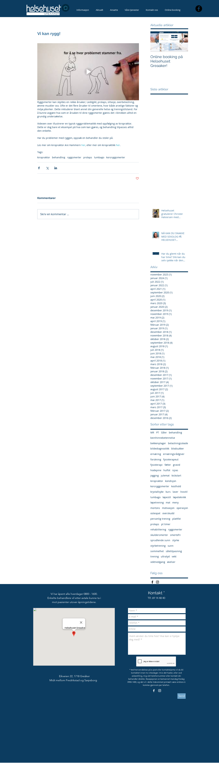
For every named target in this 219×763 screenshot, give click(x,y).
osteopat (155, 513)
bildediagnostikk (159, 448)
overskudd (168, 513)
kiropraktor (43, 157)
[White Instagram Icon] (160, 690)
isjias (175, 470)
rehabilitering (158, 529)
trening (154, 556)
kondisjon (170, 481)
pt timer (165, 524)
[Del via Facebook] (39, 168)
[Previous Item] (155, 41)
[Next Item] (182, 41)
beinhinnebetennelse (162, 437)
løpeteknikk (179, 497)
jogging (154, 475)
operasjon (182, 508)
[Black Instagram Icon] (157, 582)
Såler (164, 432)
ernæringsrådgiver (173, 454)
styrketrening (158, 545)
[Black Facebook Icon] (152, 582)
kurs (168, 491)
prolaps (87, 157)
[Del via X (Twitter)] (47, 168)
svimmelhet (157, 551)
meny (175, 502)
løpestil (167, 497)
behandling (58, 157)
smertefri (175, 535)
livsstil (184, 491)
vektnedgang (157, 562)
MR (152, 432)
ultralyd (165, 556)
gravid (176, 464)
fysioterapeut (170, 459)
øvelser (171, 562)
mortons (155, 508)
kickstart (176, 475)
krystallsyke (157, 491)
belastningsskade (178, 443)
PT (157, 432)
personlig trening (160, 518)
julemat (165, 475)
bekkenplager (158, 443)
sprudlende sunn (160, 540)
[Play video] (88, 71)
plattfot (176, 518)
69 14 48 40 (158, 598)
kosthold (176, 486)
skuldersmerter (159, 535)
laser (175, 491)
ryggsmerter (74, 157)
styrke (175, 540)
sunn (170, 545)
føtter (168, 464)
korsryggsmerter (115, 157)
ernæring (155, 454)
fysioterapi (156, 464)
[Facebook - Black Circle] (198, 8)
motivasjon (168, 508)
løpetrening (157, 502)
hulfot (166, 470)
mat (168, 502)
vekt (174, 556)
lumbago (99, 157)
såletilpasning (174, 551)
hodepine (155, 470)
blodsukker (177, 448)
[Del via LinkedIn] (55, 168)
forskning (155, 459)
